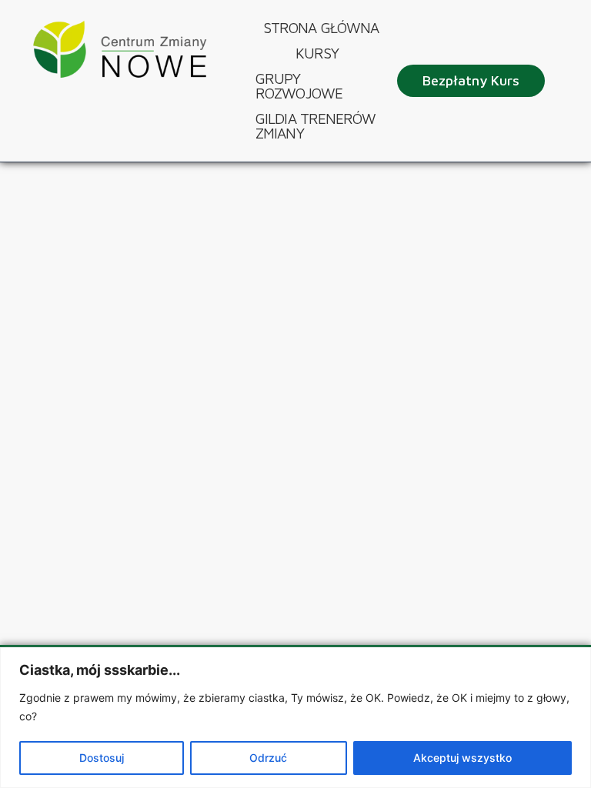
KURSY (317, 53)
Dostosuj (101, 757)
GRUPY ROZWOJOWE (298, 86)
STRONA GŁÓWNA (321, 27)
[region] (295, 717)
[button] (321, 53)
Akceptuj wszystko (462, 757)
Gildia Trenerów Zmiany (315, 126)
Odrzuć (268, 757)
